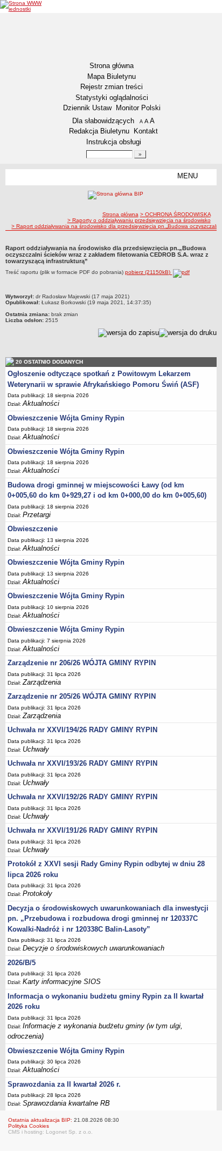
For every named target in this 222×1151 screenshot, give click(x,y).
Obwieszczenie (33, 529)
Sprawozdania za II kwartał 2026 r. (64, 1084)
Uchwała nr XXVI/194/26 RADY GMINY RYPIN (82, 730)
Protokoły (37, 893)
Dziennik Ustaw (87, 108)
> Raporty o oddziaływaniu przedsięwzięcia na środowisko (139, 220)
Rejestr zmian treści (111, 87)
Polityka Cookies (28, 1126)
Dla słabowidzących (103, 121)
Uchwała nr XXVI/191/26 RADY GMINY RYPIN (82, 830)
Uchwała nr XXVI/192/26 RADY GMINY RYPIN (82, 797)
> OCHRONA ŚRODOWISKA (175, 214)
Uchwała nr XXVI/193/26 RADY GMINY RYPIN (82, 763)
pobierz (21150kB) (148, 272)
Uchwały (36, 749)
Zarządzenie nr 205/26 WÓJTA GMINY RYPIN (82, 696)
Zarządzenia (42, 682)
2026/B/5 (22, 963)
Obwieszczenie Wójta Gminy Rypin (66, 418)
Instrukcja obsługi (113, 142)
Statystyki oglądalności (111, 97)
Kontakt (146, 131)
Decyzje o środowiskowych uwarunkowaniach (93, 948)
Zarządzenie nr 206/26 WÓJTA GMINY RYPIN (82, 663)
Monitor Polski (138, 108)
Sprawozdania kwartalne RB (66, 1103)
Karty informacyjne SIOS (62, 982)
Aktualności (41, 403)
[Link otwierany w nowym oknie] (23, 6)
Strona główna (111, 66)
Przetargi (37, 515)
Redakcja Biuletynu (99, 131)
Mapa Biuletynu (111, 76)
